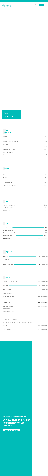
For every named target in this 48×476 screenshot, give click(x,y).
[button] (45, 5)
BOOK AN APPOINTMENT (11, 430)
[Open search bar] (36, 4)
